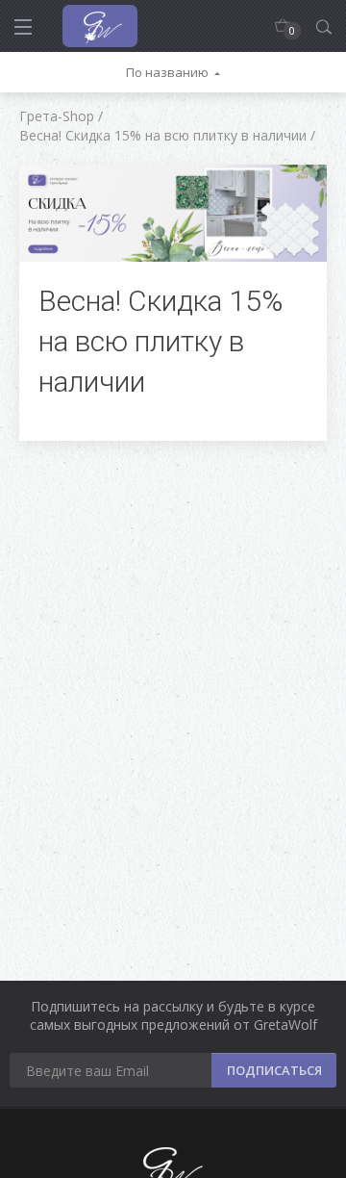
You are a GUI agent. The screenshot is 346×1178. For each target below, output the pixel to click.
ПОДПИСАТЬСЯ (274, 1070)
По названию (167, 72)
